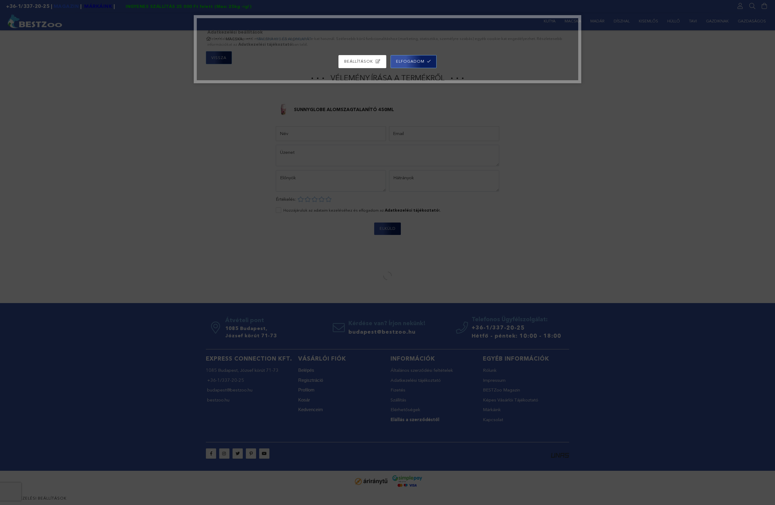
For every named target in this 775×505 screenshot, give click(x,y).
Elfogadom (410, 61)
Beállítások (358, 61)
